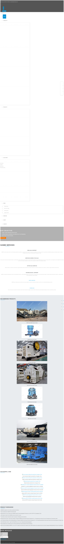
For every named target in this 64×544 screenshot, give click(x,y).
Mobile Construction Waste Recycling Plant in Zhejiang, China (32, 479)
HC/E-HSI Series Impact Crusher (32, 385)
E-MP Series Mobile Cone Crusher (32, 464)
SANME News (6, 206)
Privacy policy (2, 542)
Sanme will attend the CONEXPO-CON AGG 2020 (8, 511)
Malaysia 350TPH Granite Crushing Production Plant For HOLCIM (32, 493)
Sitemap (9, 542)
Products (5, 20)
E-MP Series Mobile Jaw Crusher (32, 441)
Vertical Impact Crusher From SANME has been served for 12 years (10, 515)
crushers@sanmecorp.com (14, 1)
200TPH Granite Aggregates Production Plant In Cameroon (32, 496)
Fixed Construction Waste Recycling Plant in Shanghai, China (32, 476)
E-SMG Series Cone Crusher (32, 339)
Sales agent (6, 542)
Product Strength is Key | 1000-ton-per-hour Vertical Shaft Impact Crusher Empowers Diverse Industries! (16, 523)
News (4, 203)
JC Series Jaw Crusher (32, 362)
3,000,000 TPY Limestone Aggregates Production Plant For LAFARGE (32, 486)
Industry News (6, 208)
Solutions (5, 157)
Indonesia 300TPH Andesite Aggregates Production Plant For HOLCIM (32, 489)
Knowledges (6, 210)
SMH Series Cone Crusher (32, 418)
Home (4, 16)
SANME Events (6, 212)
